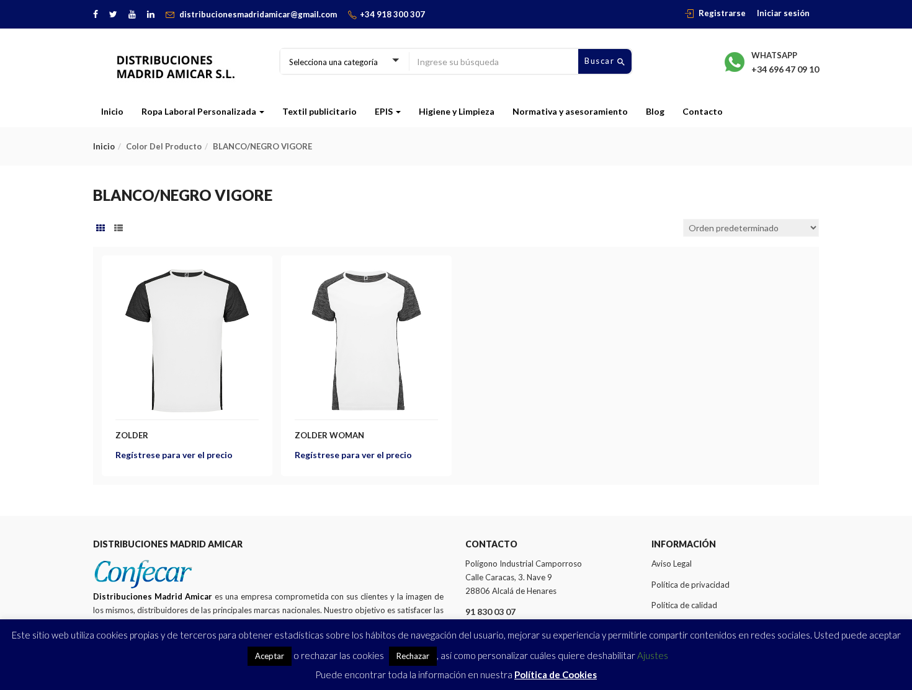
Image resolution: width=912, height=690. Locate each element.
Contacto (702, 111)
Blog (655, 111)
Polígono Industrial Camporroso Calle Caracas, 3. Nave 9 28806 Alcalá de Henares (523, 577)
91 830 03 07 (490, 611)
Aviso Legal (671, 563)
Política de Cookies (555, 674)
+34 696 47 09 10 (785, 69)
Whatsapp (774, 55)
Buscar (600, 61)
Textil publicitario (319, 111)
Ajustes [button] (652, 655)
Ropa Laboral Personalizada (199, 111)
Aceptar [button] (269, 656)
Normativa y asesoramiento (570, 111)
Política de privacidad (690, 585)
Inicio (112, 111)
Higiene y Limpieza (456, 111)
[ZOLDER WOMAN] (366, 276)
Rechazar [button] (412, 656)
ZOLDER (131, 435)
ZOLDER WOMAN (329, 435)
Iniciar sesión (783, 13)
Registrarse (722, 13)
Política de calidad (684, 605)
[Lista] (118, 228)
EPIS (385, 111)
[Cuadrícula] (100, 228)
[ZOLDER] (187, 276)
